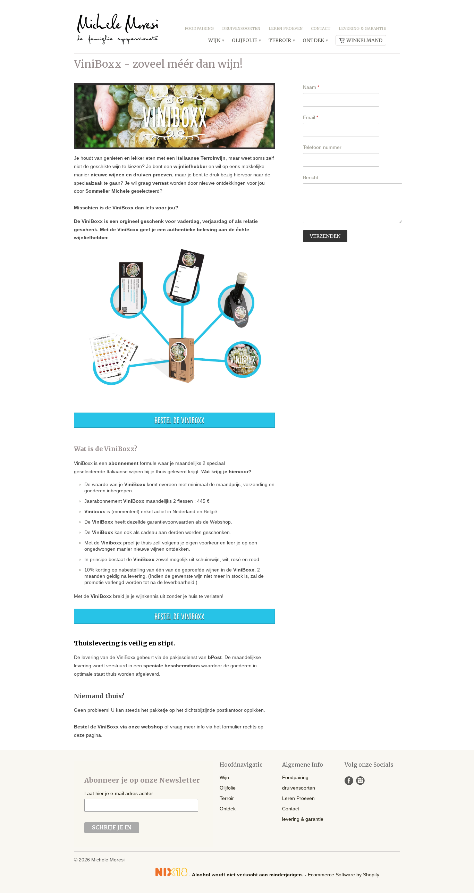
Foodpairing (199, 28)
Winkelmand (364, 40)
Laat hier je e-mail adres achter (118, 793)
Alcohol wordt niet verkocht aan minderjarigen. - (250, 874)
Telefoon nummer (322, 147)
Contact (320, 28)
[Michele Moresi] (117, 26)
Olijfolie (246, 40)
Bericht (310, 177)
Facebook (349, 780)
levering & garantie (362, 28)
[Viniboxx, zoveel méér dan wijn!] (174, 426)
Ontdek (315, 40)
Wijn (215, 40)
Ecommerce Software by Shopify (343, 874)
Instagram (360, 780)
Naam (311, 87)
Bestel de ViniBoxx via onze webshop (118, 726)
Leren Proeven (286, 28)
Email (310, 117)
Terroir (281, 40)
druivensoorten (241, 28)
